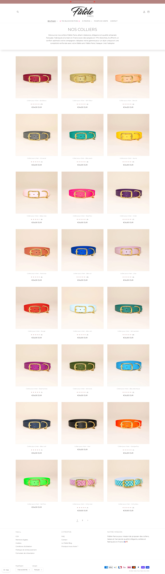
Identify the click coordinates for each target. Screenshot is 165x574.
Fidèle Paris (137, 571)
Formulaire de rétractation (25, 553)
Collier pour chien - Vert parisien (128, 331)
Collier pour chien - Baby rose (36, 216)
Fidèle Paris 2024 (144, 571)
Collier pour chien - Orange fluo (128, 446)
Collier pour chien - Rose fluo (82, 216)
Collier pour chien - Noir (82, 446)
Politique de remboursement (26, 550)
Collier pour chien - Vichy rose (82, 504)
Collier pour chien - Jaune (128, 158)
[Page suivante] (88, 520)
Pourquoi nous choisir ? (69, 546)
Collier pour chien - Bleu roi (82, 273)
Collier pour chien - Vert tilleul (82, 100)
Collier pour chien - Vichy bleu (128, 504)
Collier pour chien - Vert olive (82, 388)
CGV (17, 536)
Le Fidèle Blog (66, 543)
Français (37, 569)
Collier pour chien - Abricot (128, 100)
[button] (18, 12)
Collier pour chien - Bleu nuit (36, 446)
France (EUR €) (23, 569)
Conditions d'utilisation (24, 546)
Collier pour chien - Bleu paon (82, 158)
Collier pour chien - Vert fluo (36, 504)
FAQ (63, 536)
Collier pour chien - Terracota (36, 273)
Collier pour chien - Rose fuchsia (36, 388)
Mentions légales (22, 540)
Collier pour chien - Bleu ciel (82, 331)
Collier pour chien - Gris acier (36, 158)
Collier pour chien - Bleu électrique (128, 388)
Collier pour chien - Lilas (128, 273)
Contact (64, 540)
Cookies (18, 543)
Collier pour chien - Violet (128, 216)
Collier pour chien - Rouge (36, 331)
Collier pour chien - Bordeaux (36, 100)
